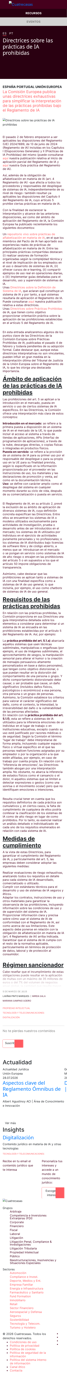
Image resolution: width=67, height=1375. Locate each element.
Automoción (18, 1272)
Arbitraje (15, 1211)
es (4, 33)
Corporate (17, 1222)
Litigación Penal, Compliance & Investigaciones (31, 1243)
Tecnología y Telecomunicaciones (23, 1012)
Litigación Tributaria (23, 1248)
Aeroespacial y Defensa (26, 1311)
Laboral (15, 1233)
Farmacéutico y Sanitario (27, 1292)
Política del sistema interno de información (28, 1361)
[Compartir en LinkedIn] (17, 73)
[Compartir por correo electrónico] (24, 73)
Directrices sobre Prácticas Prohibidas (36, 308)
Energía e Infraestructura (26, 1288)
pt (11, 33)
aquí (5, 158)
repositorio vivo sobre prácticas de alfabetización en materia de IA (29, 235)
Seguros (15, 1315)
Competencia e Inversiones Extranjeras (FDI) (28, 1217)
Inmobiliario (18, 1300)
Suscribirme (13, 1043)
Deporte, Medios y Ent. (25, 1280)
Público (15, 1256)
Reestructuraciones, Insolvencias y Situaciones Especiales (33, 1261)
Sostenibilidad (19, 1319)
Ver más (10, 1123)
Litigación (16, 1237)
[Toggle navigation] (4, 4)
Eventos (33, 21)
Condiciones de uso (23, 1342)
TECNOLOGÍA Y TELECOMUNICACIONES (23, 1153)
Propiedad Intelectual (16, 1008)
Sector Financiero (22, 1308)
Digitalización (11, 1017)
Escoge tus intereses (53, 1193)
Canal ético (17, 1367)
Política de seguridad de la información (28, 1354)
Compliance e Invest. (24, 1276)
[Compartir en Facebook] (4, 73)
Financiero (17, 1226)
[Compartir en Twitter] (11, 73)
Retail (13, 1304)
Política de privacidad (24, 1345)
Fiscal (14, 1230)
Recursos (33, 13)
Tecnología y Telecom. (25, 1323)
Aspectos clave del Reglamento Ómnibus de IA (32, 1088)
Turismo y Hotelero (23, 1327)
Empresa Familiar (21, 1284)
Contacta (16, 1370)
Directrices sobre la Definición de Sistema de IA (29, 289)
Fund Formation (20, 1296)
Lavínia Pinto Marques (16, 996)
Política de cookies (23, 1349)
